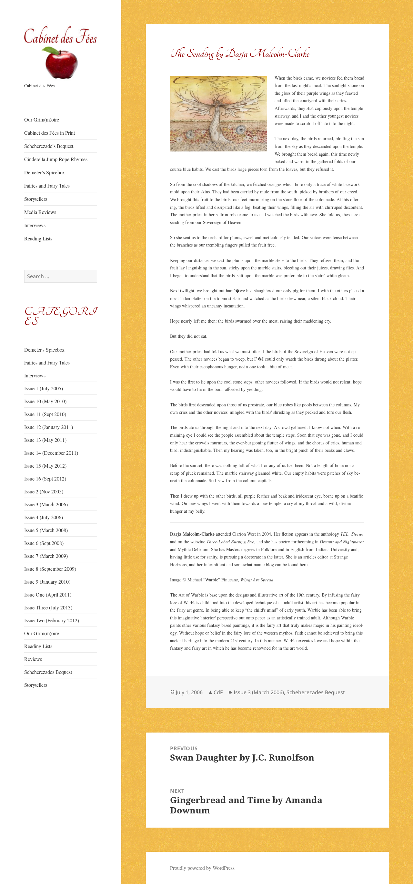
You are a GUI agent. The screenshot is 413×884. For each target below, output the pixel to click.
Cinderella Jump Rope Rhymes (55, 159)
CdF (218, 692)
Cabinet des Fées (39, 86)
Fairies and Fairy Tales (47, 185)
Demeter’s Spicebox (44, 172)
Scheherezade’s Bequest (48, 145)
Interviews (34, 225)
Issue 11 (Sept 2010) (45, 414)
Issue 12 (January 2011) (48, 426)
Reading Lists (38, 238)
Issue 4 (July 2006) (43, 517)
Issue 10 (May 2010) (45, 401)
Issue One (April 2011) (47, 594)
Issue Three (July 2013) (48, 607)
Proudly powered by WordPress (202, 867)
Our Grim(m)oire (41, 119)
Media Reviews (40, 212)
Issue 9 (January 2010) (47, 581)
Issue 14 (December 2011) (51, 452)
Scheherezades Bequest (48, 671)
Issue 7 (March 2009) (46, 555)
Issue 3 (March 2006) (46, 504)
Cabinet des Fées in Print (49, 132)
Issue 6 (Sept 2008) (44, 542)
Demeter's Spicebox (44, 349)
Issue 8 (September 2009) (50, 568)
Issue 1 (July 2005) (43, 388)
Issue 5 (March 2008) (46, 530)
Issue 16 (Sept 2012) (45, 478)
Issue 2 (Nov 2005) (43, 491)
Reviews (33, 659)
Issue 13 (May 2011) (45, 439)
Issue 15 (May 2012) (45, 465)
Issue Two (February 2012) (51, 620)
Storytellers (35, 198)
